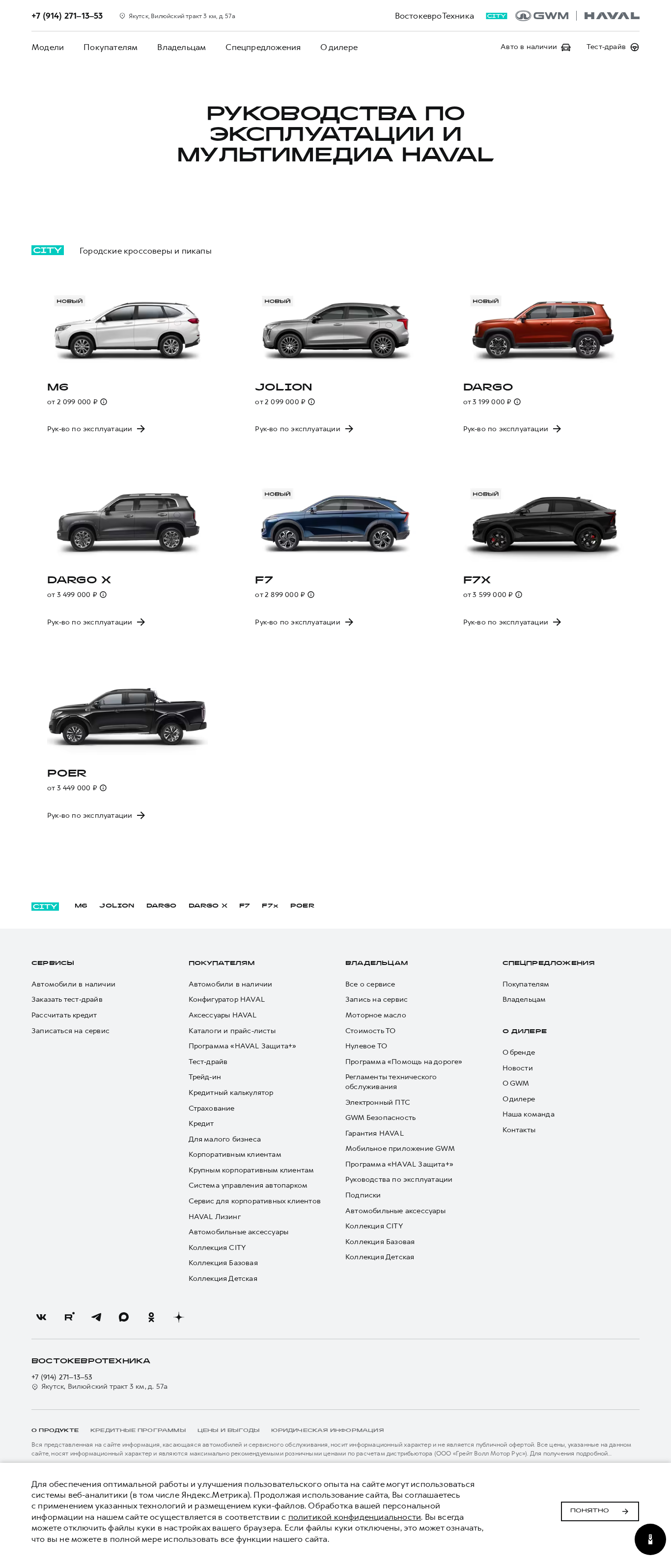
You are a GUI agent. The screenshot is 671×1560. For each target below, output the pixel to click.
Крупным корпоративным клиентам (251, 1170)
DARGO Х (208, 906)
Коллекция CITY (217, 1247)
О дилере (339, 47)
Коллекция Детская (223, 1278)
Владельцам (181, 47)
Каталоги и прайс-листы (232, 1031)
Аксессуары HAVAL (223, 1015)
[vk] (41, 1317)
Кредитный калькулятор (231, 1092)
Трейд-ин (205, 1077)
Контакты (519, 1130)
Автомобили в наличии (73, 984)
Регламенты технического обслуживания (391, 1082)
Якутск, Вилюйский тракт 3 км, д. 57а (104, 1386)
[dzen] (179, 1317)
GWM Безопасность (380, 1117)
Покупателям (111, 47)
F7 (244, 906)
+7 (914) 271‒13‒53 (62, 1377)
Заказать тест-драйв (67, 999)
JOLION (116, 906)
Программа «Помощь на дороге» (404, 1061)
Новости (518, 1068)
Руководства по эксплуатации (398, 1179)
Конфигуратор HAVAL (227, 999)
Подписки (363, 1195)
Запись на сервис (376, 999)
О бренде (519, 1052)
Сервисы (52, 963)
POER (302, 906)
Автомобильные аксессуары (239, 1232)
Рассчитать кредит (64, 1015)
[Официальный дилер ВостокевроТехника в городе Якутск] (577, 15)
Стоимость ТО (370, 1031)
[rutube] (69, 1317)
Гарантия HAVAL (374, 1133)
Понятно (589, 1510)
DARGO (161, 906)
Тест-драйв (208, 1061)
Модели (47, 47)
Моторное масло (375, 1015)
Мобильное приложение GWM (400, 1148)
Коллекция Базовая (223, 1263)
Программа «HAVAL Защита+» (243, 1046)
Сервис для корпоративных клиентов (255, 1201)
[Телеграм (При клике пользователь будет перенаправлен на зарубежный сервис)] (96, 1317)
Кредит (201, 1123)
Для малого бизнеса (225, 1139)
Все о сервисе (370, 984)
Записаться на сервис (70, 1031)
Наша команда (529, 1114)
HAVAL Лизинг (215, 1217)
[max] (124, 1317)
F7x (270, 906)
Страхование (212, 1108)
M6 (81, 906)
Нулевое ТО (366, 1046)
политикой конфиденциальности (354, 1516)
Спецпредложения (263, 47)
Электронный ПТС (377, 1102)
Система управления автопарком (248, 1185)
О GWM (516, 1083)
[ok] (151, 1317)
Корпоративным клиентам (235, 1154)
